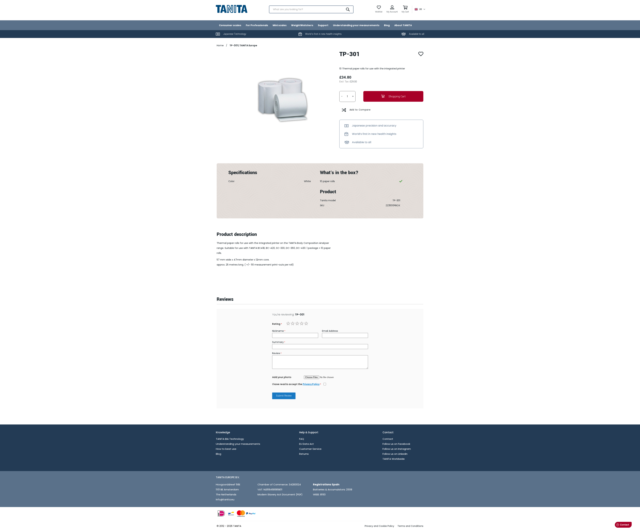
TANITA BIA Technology (230, 439)
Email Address (330, 331)
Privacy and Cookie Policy (379, 526)
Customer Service (310, 449)
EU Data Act (306, 444)
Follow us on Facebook (396, 444)
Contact (387, 439)
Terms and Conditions (410, 526)
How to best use (226, 449)
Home (220, 45)
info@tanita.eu (225, 499)
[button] (420, 9)
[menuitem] (230, 25)
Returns (304, 454)
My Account (392, 11)
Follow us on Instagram (396, 449)
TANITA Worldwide (393, 459)
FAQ (301, 439)
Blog (218, 454)
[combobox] (311, 9)
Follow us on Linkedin (395, 454)
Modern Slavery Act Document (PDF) (280, 494)
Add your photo (281, 377)
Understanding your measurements (238, 444)
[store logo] (231, 9)
